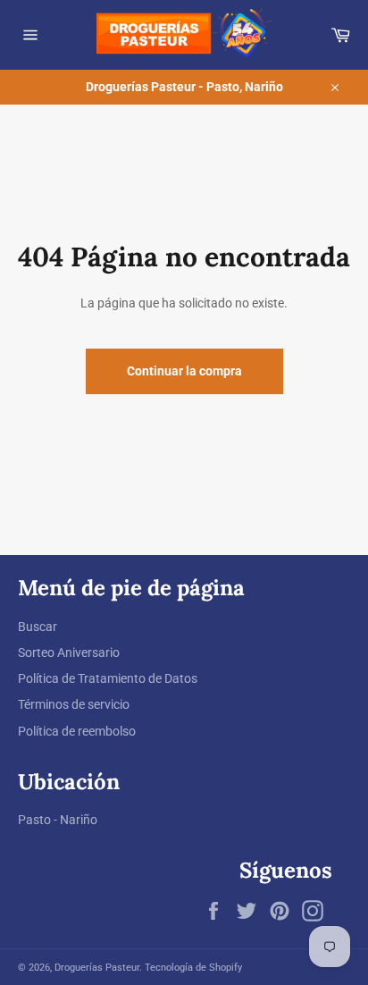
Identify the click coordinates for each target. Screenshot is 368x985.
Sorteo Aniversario (69, 652)
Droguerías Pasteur (96, 967)
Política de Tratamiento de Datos (107, 678)
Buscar (37, 626)
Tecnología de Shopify (193, 967)
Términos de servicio (74, 704)
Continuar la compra (184, 371)
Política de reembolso (77, 731)
